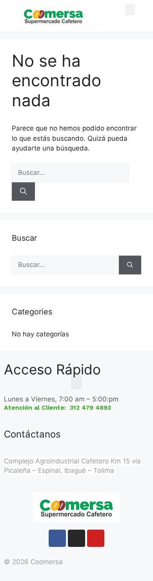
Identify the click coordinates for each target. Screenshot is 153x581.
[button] (130, 9)
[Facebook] (57, 538)
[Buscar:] (70, 172)
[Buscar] (23, 191)
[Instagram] (76, 538)
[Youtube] (95, 538)
